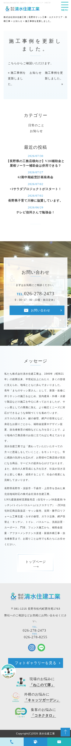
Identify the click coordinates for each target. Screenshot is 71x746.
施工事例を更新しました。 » (54, 78)
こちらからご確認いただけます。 (30, 63)
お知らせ (36, 72)
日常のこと (36, 125)
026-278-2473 (34, 630)
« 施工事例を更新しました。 (17, 78)
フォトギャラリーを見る (35, 663)
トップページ (35, 562)
